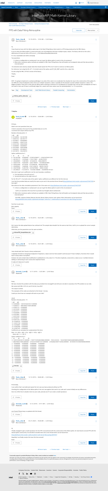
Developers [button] (38, 3)
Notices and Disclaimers (73, 481)
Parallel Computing (58, 90)
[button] (96, 39)
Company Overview (24, 470)
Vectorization (71, 90)
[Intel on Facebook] (19, 474)
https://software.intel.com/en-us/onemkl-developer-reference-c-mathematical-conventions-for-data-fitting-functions (48, 199)
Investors (49, 470)
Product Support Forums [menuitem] (45, 7)
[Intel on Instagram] (35, 474)
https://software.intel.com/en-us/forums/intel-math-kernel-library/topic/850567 (34, 435)
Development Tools (26, 90)
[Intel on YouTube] (31, 474)
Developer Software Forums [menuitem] (28, 7)
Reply (92, 101)
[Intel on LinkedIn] (27, 474)
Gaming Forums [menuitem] (58, 7)
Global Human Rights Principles (64, 483)
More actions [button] (91, 30)
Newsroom (42, 470)
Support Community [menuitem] (6, 7)
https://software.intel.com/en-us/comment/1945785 (78, 181)
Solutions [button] (28, 3)
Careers (55, 470)
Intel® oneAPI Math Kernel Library (17, 25)
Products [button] (11, 3)
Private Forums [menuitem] (77, 7)
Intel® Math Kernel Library (42, 90)
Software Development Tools (42, 23)
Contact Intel (34, 470)
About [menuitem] (16, 7)
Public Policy (83, 470)
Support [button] (20, 3)
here (55, 455)
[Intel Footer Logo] (11, 477)
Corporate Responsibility (65, 470)
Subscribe (79, 30)
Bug (17, 90)
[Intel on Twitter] (23, 474)
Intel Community (13, 23)
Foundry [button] (56, 3)
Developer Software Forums (26, 23)
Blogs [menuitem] (67, 7)
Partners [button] (48, 3)
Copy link (82, 211)
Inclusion (75, 470)
